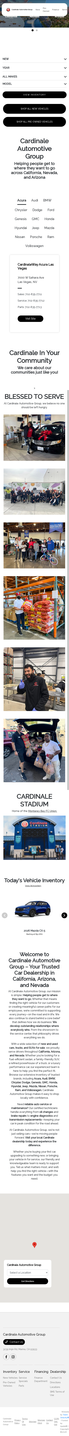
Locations (55, 1387)
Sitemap (32, 1421)
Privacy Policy (17, 1421)
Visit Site (30, 318)
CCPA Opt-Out (56, 1422)
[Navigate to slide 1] (32, 30)
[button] (34, 1245)
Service (24, 1372)
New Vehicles (10, 1377)
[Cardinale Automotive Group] (19, 9)
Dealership (58, 1372)
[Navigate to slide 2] (37, 30)
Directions (55, 1382)
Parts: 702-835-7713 (30, 307)
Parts (21, 1386)
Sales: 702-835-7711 (30, 294)
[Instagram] (13, 1357)
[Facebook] (6, 1357)
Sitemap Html (41, 1421)
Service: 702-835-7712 (31, 300)
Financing (41, 1372)
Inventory (10, 1372)
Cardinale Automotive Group (8, 1422)
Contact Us (16, 1341)
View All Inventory (33, 886)
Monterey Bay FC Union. (42, 811)
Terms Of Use (25, 1422)
